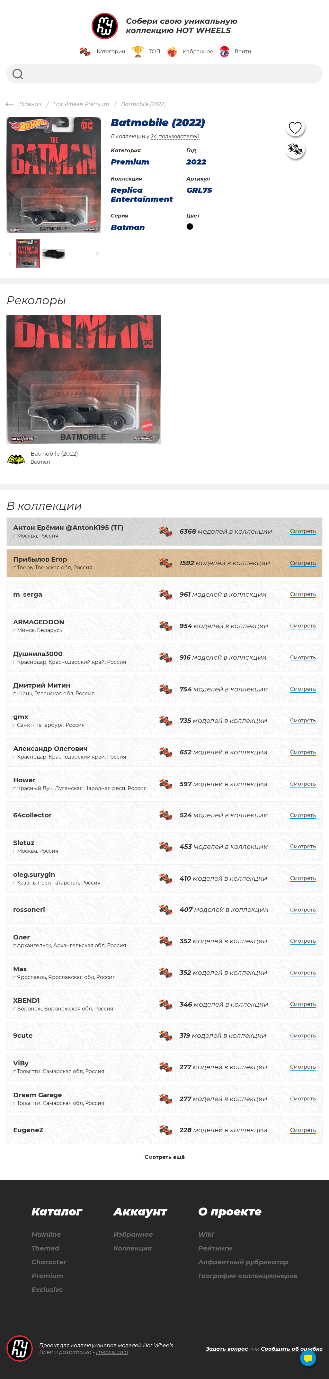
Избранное (133, 1234)
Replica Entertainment (142, 194)
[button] (10, 254)
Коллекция (132, 1248)
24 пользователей (175, 136)
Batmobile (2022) (54, 453)
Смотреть (303, 531)
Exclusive (47, 1290)
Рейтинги (215, 1248)
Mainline (46, 1234)
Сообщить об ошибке (292, 1349)
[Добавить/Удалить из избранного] (295, 126)
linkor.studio (112, 1352)
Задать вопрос (227, 1349)
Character (49, 1262)
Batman (128, 227)
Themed (45, 1248)
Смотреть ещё (165, 1157)
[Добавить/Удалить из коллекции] (295, 149)
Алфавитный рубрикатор (243, 1262)
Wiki (206, 1234)
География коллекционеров (248, 1276)
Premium (47, 1276)
